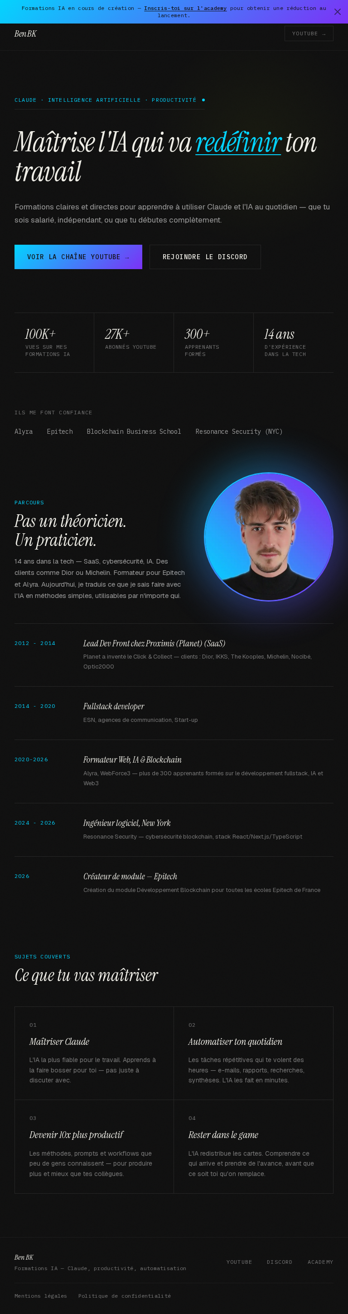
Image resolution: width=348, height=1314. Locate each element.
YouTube (239, 1261)
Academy (321, 1261)
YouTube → (309, 33)
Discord (280, 1261)
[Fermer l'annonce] (337, 12)
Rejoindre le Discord (205, 257)
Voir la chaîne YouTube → (78, 257)
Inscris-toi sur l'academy (185, 8)
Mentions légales (41, 1295)
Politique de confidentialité (124, 1295)
